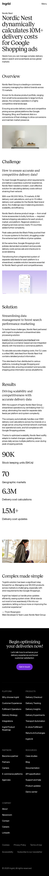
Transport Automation (35, 721)
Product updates (33, 786)
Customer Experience (12, 703)
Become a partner (10, 756)
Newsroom (7, 815)
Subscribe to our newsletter (29, 852)
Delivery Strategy (10, 715)
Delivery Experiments (35, 715)
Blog (28, 762)
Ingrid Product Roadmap (8, 728)
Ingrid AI (29, 739)
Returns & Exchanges (35, 733)
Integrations (7, 721)
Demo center (31, 792)
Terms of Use (36, 845)
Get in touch (24, 667)
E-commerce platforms (12, 774)
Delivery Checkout (34, 697)
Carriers (5, 768)
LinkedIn (6, 833)
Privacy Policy (20, 845)
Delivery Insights (33, 709)
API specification (33, 774)
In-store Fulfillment (34, 727)
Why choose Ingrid (10, 697)
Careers (5, 827)
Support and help (33, 780)
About (5, 809)
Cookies (6, 845)
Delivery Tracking (33, 703)
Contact (5, 821)
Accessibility (7, 852)
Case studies (31, 756)
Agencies (6, 780)
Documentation (33, 768)
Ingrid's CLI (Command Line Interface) (18, 340)
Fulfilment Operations (11, 709)
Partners (6, 762)
